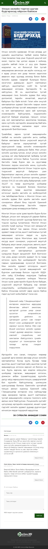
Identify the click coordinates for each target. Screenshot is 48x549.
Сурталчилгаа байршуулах (24, 542)
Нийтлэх (39, 515)
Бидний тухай (11, 542)
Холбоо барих (36, 542)
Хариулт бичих (39, 458)
